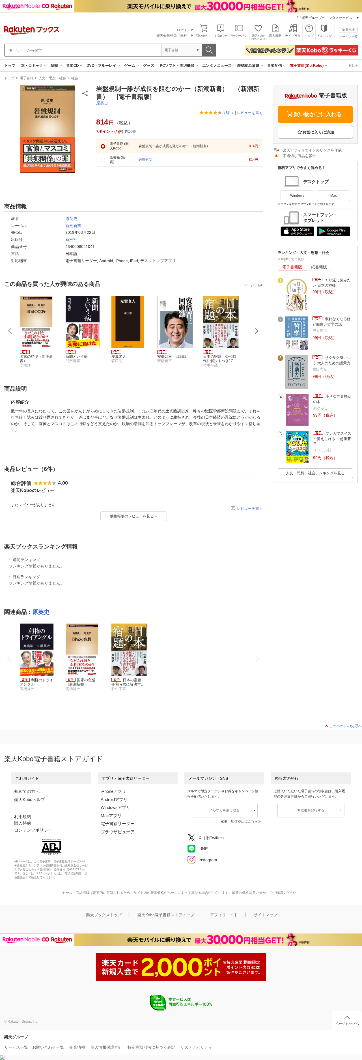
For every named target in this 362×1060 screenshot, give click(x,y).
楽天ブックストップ (104, 915)
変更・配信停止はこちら (239, 821)
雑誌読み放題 (248, 65)
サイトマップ (265, 915)
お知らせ (221, 35)
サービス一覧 (348, 36)
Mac (333, 196)
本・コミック (32, 65)
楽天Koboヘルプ (29, 799)
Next (256, 330)
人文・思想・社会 (52, 78)
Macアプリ (111, 815)
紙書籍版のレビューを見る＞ (134, 516)
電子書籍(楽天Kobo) (307, 65)
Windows (297, 196)
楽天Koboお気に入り (258, 37)
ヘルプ (309, 35)
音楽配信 (274, 65)
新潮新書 (73, 225)
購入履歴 (275, 35)
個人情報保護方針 (106, 1047)
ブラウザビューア (118, 831)
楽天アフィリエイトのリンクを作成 (312, 150)
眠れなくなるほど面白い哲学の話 (332, 321)
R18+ (353, 65)
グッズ (148, 65)
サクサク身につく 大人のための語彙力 (332, 360)
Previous (10, 330)
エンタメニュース (217, 65)
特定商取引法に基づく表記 (151, 1047)
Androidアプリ (114, 799)
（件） (228, 113)
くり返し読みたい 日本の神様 (332, 282)
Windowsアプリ (115, 807)
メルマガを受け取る (224, 810)
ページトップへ (347, 1024)
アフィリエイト (224, 915)
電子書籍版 (292, 267)
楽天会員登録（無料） (173, 35)
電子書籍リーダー (118, 823)
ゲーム (129, 65)
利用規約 (22, 816)
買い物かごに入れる (318, 114)
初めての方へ (27, 791)
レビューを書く (250, 113)
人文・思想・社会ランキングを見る (315, 473)
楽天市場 (348, 29)
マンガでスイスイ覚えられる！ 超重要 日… (332, 438)
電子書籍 (26, 78)
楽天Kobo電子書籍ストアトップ (165, 915)
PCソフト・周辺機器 (177, 65)
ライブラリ (293, 35)
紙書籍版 (319, 267)
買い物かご (204, 35)
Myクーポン (239, 35)
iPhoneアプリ (113, 791)
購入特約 (22, 823)
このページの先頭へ (345, 726)
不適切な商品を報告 (299, 156)
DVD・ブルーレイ (101, 65)
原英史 (102, 103)
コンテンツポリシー (33, 830)
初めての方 (325, 35)
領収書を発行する (310, 810)
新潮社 (71, 239)
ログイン (183, 30)
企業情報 (77, 1047)
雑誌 (54, 65)
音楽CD (72, 65)
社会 (74, 78)
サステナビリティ (196, 1047)
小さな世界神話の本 (332, 399)
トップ (9, 65)
